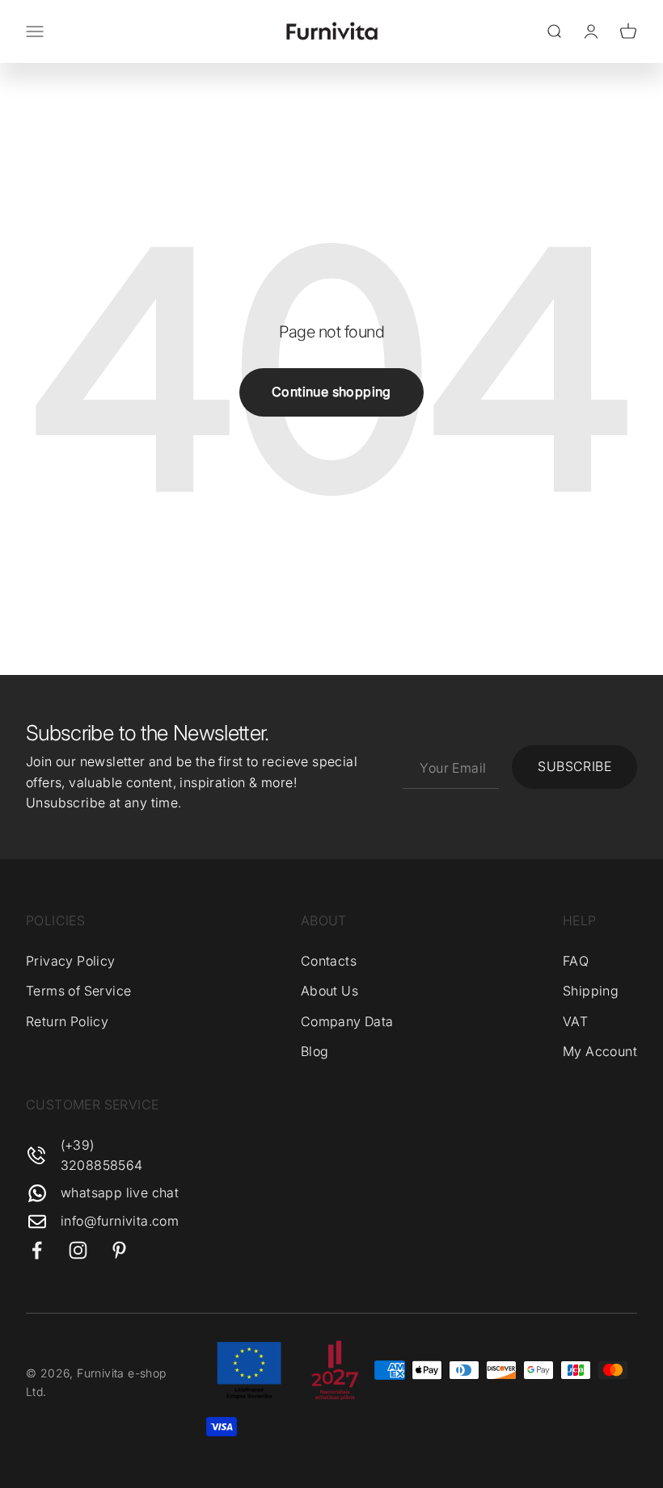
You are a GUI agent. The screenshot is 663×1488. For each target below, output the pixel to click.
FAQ (576, 961)
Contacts (329, 961)
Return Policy (67, 1021)
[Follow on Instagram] (78, 1250)
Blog (315, 1051)
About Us (329, 991)
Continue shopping (331, 392)
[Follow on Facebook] (37, 1250)
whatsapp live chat (120, 1192)
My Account (600, 1051)
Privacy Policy (71, 961)
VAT (575, 1021)
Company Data (347, 1021)
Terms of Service (78, 991)
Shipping (591, 991)
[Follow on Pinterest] (119, 1250)
